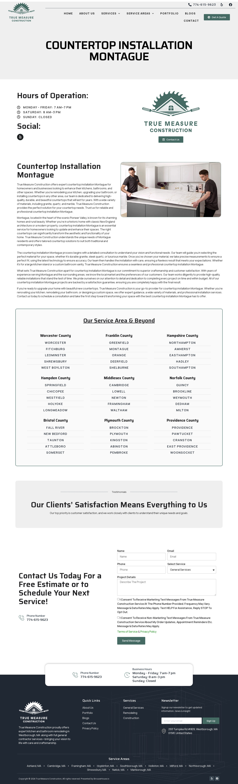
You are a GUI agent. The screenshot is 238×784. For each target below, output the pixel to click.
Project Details (126, 577)
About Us (87, 13)
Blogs (190, 13)
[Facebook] (217, 778)
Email (170, 551)
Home (68, 13)
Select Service (176, 564)
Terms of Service (127, 631)
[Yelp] (20, 137)
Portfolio (169, 13)
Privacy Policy (148, 631)
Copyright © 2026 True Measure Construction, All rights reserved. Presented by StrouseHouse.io (64, 778)
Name (121, 551)
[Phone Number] (21, 618)
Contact (191, 20)
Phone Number (36, 616)
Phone (121, 564)
